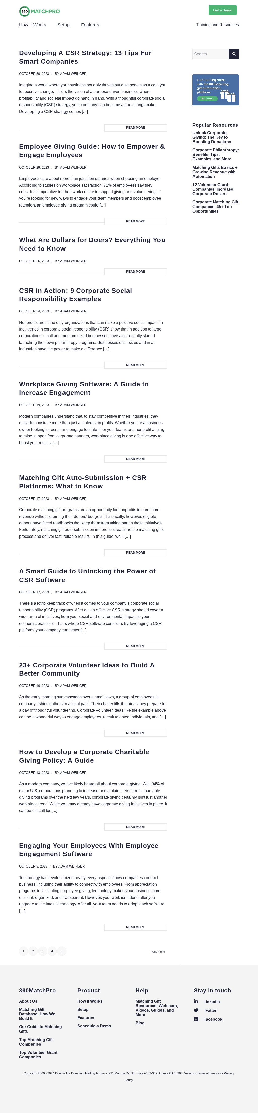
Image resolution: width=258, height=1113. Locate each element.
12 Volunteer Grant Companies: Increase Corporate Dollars (212, 189)
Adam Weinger (73, 74)
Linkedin (211, 1002)
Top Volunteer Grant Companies (38, 1054)
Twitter (209, 1010)
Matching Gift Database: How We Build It (37, 1014)
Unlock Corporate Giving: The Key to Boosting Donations (211, 137)
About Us (28, 1001)
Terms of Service (208, 1073)
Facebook (212, 1019)
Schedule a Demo (94, 1026)
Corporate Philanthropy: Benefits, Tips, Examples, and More (215, 154)
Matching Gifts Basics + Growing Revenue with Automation (214, 172)
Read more (135, 127)
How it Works (90, 1001)
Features (85, 1018)
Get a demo (222, 10)
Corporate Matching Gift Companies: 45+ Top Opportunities (215, 206)
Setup (83, 1009)
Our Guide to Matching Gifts (40, 1029)
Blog (140, 1023)
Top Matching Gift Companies (36, 1042)
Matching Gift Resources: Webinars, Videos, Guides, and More (157, 1008)
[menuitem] (216, 25)
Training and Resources (217, 25)
